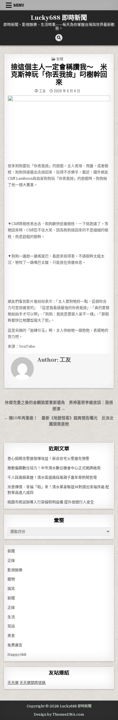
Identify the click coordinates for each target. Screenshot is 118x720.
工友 (42, 91)
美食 (11, 635)
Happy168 (16, 654)
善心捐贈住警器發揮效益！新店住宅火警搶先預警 (48, 458)
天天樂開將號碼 (32, 682)
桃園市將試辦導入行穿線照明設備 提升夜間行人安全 (50, 502)
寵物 (11, 579)
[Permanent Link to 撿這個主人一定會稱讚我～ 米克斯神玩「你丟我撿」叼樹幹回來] (59, 127)
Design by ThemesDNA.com (59, 715)
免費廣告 (14, 645)
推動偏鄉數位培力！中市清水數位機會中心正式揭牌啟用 (54, 468)
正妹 (11, 560)
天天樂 (13, 682)
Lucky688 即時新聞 (59, 18)
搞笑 (11, 588)
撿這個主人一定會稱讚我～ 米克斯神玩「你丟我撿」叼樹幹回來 (59, 75)
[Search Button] (58, 37)
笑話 (11, 626)
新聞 (59, 58)
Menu (18, 5)
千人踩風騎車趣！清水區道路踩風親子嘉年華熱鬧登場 (52, 477)
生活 (11, 617)
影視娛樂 (14, 570)
